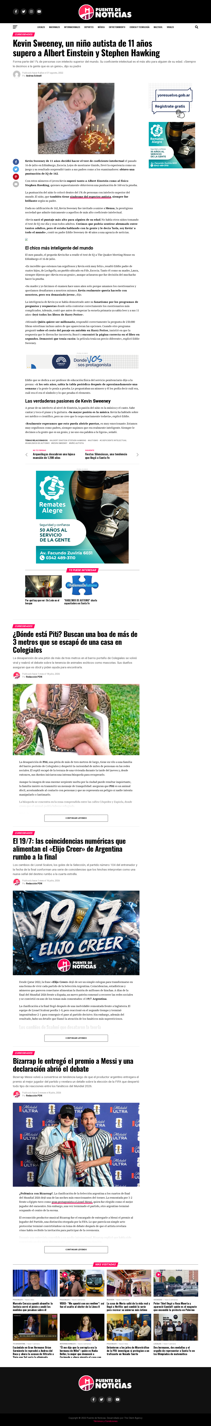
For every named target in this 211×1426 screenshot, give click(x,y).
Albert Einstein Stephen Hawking (68, 441)
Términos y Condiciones (105, 1421)
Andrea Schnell (34, 76)
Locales (41, 27)
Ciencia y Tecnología (139, 27)
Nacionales (54, 27)
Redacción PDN (34, 677)
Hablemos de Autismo (38, 443)
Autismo (93, 441)
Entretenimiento (117, 27)
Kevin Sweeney (59, 443)
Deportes (88, 27)
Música (101, 27)
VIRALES (170, 27)
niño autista (77, 443)
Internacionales (72, 27)
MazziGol (158, 27)
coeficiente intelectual (114, 441)
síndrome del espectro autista (90, 196)
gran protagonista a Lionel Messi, (72, 1202)
